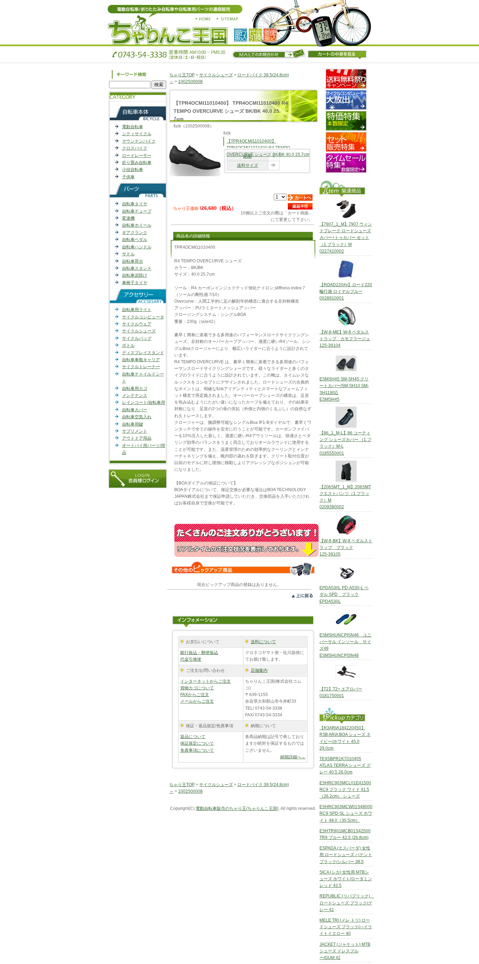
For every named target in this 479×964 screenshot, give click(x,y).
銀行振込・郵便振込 (199, 652)
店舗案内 (259, 670)
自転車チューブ (136, 211)
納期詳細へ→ (292, 757)
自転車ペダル (134, 239)
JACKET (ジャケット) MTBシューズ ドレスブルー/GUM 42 (344, 951)
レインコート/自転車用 (143, 402)
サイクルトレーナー (141, 366)
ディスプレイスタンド (143, 352)
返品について (192, 736)
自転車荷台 (132, 261)
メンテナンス (134, 395)
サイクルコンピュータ (143, 317)
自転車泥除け (134, 275)
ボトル (128, 345)
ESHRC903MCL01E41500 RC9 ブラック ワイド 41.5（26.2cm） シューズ (345, 789)
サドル (128, 254)
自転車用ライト (136, 309)
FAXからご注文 (194, 694)
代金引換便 (190, 659)
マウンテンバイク (139, 141)
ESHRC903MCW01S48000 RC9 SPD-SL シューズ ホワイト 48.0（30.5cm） (345, 813)
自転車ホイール (136, 225)
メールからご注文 (197, 701)
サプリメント (134, 431)
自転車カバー (134, 409)
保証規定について (197, 743)
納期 (247, 156)
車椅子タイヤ (134, 282)
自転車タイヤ (134, 203)
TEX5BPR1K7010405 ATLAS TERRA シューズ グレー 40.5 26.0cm (345, 765)
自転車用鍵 (132, 424)
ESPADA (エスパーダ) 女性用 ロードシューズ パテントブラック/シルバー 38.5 (345, 855)
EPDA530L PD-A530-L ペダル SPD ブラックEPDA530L (344, 594)
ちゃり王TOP (182, 75)
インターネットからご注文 (205, 681)
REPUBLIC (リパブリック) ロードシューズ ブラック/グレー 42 (346, 903)
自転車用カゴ (134, 388)
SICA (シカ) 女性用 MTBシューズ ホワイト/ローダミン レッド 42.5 (345, 879)
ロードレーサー (136, 155)
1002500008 (190, 81)
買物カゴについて (197, 688)
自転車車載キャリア (141, 359)
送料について (263, 641)
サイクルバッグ (136, 338)
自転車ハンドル (136, 247)
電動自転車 (132, 126)
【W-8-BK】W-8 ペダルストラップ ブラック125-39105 (345, 547)
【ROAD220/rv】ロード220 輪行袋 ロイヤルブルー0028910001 (345, 291)
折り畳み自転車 (136, 162)
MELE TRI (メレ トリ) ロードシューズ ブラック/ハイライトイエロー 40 (345, 927)
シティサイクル (136, 133)
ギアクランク (134, 232)
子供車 (128, 176)
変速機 (128, 218)
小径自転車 (132, 169)
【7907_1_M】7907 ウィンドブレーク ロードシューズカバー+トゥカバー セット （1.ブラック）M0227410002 (345, 238)
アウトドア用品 (136, 438)
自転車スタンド (136, 268)
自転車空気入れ (136, 416)
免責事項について (197, 750)
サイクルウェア (136, 324)
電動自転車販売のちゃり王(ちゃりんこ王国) (237, 808)
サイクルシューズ (139, 331)
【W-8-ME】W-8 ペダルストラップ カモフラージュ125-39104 (344, 339)
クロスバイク (134, 148)
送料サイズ (247, 165)
